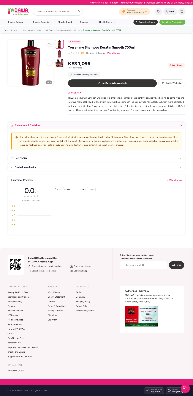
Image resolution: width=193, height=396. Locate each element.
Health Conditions (16, 310)
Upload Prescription (174, 22)
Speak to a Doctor (147, 22)
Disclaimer (53, 315)
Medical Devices (15, 320)
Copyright (52, 320)
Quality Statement (56, 297)
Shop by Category (16, 22)
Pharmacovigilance (85, 310)
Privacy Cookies (55, 310)
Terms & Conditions (57, 306)
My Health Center (104, 22)
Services (84, 22)
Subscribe (176, 265)
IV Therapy (13, 315)
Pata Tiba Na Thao (16, 338)
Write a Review (113, 53)
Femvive (12, 306)
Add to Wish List (174, 83)
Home (5, 30)
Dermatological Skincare (19, 297)
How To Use (21, 158)
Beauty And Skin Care (32, 30)
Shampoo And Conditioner (68, 30)
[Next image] (49, 62)
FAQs (78, 292)
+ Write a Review (174, 180)
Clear (91, 189)
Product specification (26, 167)
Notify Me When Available (114, 83)
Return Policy (82, 306)
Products (15, 30)
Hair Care (49, 30)
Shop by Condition (41, 22)
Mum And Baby (15, 324)
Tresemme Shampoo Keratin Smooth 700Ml (102, 30)
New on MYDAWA (16, 329)
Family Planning (15, 301)
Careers (51, 301)
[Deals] (158, 11)
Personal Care (14, 342)
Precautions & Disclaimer (28, 125)
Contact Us (81, 297)
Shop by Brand (65, 22)
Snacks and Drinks (16, 352)
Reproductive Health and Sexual (23, 347)
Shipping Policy (83, 301)
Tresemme (75, 42)
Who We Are (54, 292)
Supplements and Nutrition (20, 356)
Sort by (58, 189)
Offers (11, 333)
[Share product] (49, 43)
